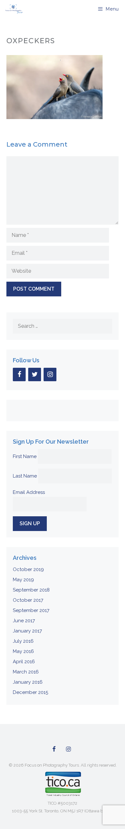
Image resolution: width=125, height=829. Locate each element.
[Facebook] (19, 374)
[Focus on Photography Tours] (13, 9)
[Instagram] (50, 374)
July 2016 (23, 641)
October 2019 (28, 569)
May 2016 (23, 651)
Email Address (29, 492)
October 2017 (28, 600)
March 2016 (26, 672)
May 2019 (23, 580)
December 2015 (30, 692)
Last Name (25, 476)
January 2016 (28, 682)
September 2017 (31, 610)
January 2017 (27, 631)
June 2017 (24, 621)
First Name (25, 456)
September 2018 (31, 590)
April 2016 (24, 661)
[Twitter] (34, 374)
